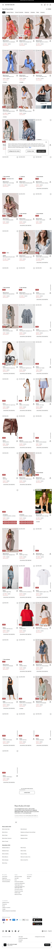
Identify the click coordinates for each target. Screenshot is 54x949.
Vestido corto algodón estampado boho (25, 111)
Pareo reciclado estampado (41, 441)
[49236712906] (17, 640)
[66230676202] (50, 305)
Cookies (20, 941)
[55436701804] (17, 51)
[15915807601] (17, 603)
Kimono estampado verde (8, 330)
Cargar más (27, 792)
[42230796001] (17, 453)
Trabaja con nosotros (6, 907)
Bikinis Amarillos (5, 853)
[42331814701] (17, 379)
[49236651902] (17, 268)
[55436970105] (50, 490)
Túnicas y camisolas (19, 12)
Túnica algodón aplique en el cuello (42, 330)
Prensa (3, 905)
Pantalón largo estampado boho (9, 554)
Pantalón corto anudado (40, 219)
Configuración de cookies (40, 936)
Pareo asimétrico (6, 441)
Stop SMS (17, 878)
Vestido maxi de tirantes (7, 739)
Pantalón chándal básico (7, 776)
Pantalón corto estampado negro (25, 256)
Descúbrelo (29, 876)
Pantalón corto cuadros (40, 478)
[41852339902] (17, 714)
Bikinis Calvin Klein (6, 829)
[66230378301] (34, 305)
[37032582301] (34, 268)
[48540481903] (50, 157)
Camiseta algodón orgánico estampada (42, 591)
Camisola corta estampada (8, 665)
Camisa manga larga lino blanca (9, 111)
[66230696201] (50, 268)
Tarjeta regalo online (18, 884)
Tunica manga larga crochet (41, 76)
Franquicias (4, 904)
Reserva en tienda (18, 894)
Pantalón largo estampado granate (25, 182)
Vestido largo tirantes (23, 554)
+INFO (30, 147)
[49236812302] (50, 677)
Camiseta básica (22, 628)
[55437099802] (17, 16)
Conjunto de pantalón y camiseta (9, 515)
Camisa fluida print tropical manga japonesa (9, 367)
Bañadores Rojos (5, 850)
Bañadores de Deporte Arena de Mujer (28, 832)
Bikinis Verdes (23, 850)
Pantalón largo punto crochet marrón (42, 41)
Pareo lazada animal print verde (9, 256)
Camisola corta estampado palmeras (25, 219)
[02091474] (17, 490)
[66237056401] (34, 416)
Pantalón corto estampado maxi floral (25, 41)
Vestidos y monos (9, 12)
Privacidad (20, 940)
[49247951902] (50, 640)
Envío (16, 879)
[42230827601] (34, 566)
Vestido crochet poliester (24, 404)
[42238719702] (17, 342)
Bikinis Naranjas (5, 859)
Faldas (37, 12)
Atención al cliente (18, 876)
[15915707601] (17, 751)
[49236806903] (17, 194)
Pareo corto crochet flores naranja (42, 628)
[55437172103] (34, 677)
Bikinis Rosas (23, 847)
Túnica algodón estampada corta (25, 330)
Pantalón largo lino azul (23, 76)
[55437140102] (50, 51)
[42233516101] (50, 714)
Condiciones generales (23, 938)
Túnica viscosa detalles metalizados (25, 441)
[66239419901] (34, 379)
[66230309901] (34, 342)
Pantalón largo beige (40, 554)
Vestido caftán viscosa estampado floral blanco (42, 256)
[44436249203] (17, 120)
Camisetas (33, 12)
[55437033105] (50, 16)
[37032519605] (50, 529)
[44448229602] (34, 194)
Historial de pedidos (6, 881)
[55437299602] (34, 85)
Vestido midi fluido (23, 739)
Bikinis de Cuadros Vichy (25, 856)
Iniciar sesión (4, 876)
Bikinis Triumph (5, 841)
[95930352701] (17, 231)
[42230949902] (50, 566)
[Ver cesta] (50, 4)
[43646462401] (34, 120)
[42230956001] (50, 416)
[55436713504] (17, 85)
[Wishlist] (47, 5)
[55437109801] (34, 16)
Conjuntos (42, 12)
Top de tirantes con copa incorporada (9, 404)
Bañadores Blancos (6, 847)
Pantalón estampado (40, 739)
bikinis (28, 818)
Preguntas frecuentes (19, 891)
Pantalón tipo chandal (40, 367)
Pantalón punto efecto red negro (42, 515)
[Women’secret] (9, 4)
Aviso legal (21, 936)
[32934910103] (17, 677)
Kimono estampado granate (8, 219)
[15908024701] (17, 566)
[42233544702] (34, 714)
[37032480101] (34, 231)
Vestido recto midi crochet (8, 702)
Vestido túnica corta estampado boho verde (25, 702)
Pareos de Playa (24, 853)
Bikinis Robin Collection (6, 838)
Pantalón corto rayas (40, 404)
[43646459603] (50, 231)
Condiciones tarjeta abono (20, 883)
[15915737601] (34, 640)
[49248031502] (34, 453)
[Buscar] (41, 4)
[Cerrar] (46, 142)
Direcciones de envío (6, 879)
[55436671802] (34, 51)
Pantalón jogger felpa (7, 591)
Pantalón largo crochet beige (8, 182)
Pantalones (27, 12)
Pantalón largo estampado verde (25, 293)
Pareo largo (5, 478)
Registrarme (4, 878)
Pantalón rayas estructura (7, 628)
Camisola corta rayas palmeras (8, 293)
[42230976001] (17, 416)
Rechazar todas (30, 151)
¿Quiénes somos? (5, 902)
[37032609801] (50, 453)
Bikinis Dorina (4, 832)
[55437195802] (17, 529)
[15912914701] (50, 342)
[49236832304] (17, 305)
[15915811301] (34, 529)
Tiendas (3, 909)
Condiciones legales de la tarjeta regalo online (20, 887)
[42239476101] (34, 603)
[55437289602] (17, 157)
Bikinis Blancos (5, 856)
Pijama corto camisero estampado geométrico (42, 182)
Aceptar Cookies (41, 151)
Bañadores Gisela (24, 838)
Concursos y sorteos (19, 889)
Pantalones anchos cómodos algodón (25, 591)
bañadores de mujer (20, 818)
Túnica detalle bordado (40, 293)
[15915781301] (50, 379)
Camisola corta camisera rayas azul (25, 478)
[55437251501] (50, 120)
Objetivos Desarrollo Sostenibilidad (9, 910)
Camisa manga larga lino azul (8, 76)
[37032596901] (34, 157)
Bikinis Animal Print (24, 859)
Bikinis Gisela (4, 835)
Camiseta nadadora (23, 665)
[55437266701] (50, 603)
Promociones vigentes (19, 881)
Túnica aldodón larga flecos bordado (25, 367)
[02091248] (34, 490)
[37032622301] (50, 194)
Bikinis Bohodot (24, 829)
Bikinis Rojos (4, 863)
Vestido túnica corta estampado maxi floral (9, 41)
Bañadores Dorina (24, 835)
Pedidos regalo (17, 892)
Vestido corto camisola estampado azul (42, 665)
